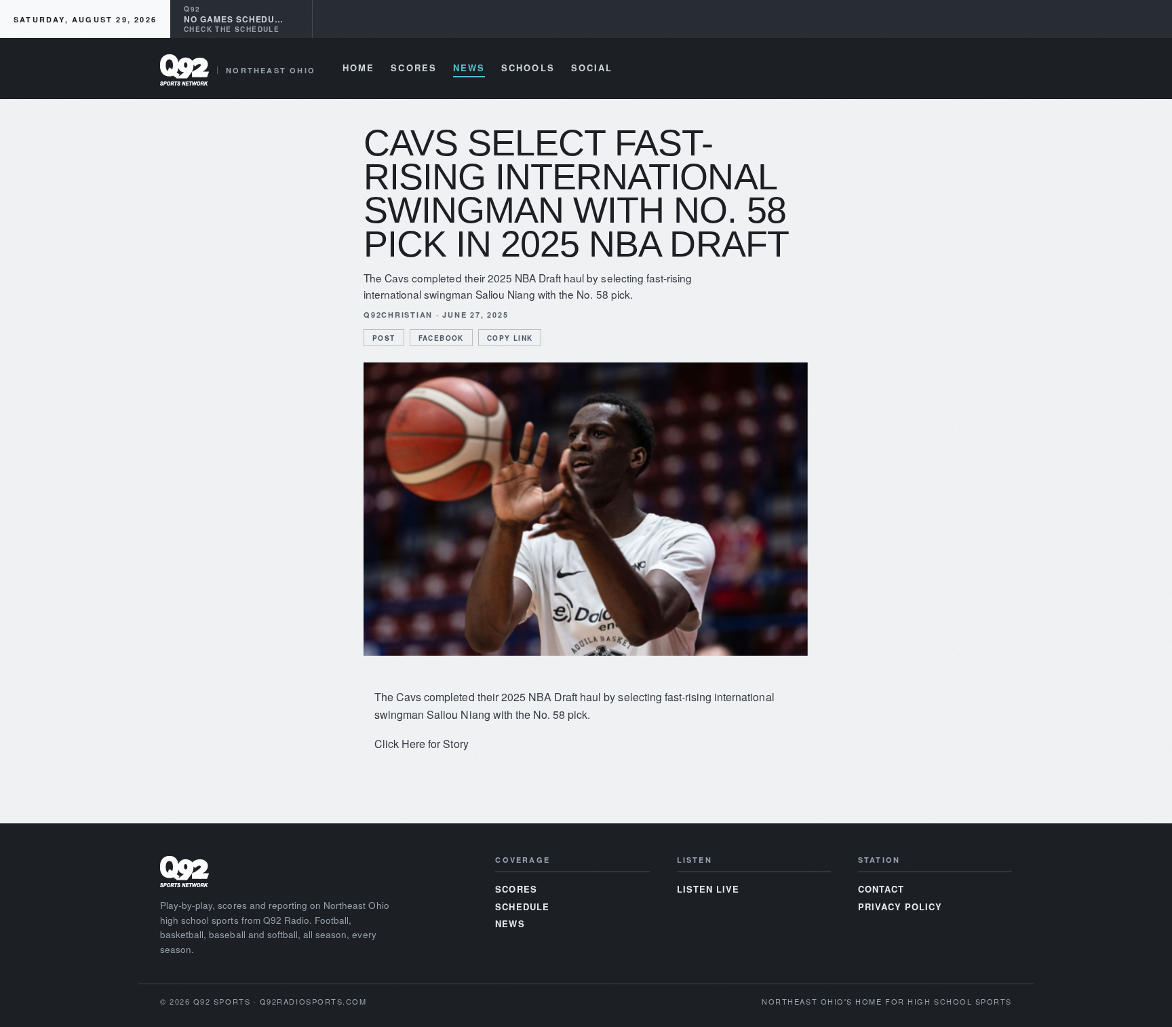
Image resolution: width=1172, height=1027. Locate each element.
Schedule (522, 906)
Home (358, 68)
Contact (881, 888)
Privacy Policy (900, 906)
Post (383, 338)
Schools (528, 68)
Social (591, 68)
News (469, 68)
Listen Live (708, 888)
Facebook (441, 338)
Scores (413, 68)
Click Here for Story (421, 743)
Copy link (510, 338)
